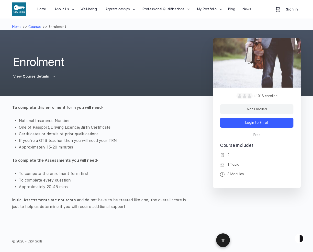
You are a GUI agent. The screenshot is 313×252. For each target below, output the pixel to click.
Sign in (292, 9)
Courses (35, 27)
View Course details (31, 76)
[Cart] (278, 9)
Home (17, 27)
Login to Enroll (256, 123)
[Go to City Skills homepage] (19, 8)
